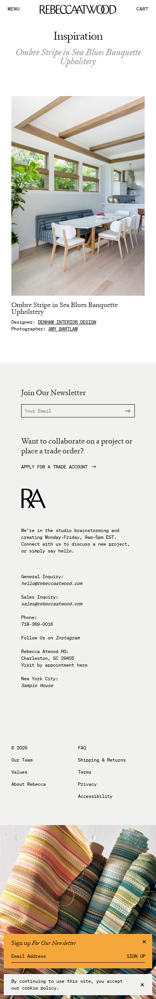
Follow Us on (50, 637)
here (82, 665)
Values (19, 772)
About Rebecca (28, 784)
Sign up (136, 956)
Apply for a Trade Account (54, 467)
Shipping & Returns (102, 760)
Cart (142, 9)
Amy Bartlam (63, 329)
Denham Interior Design (67, 322)
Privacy (87, 784)
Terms (84, 772)
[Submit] (123, 410)
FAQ (82, 748)
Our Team (22, 760)
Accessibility (95, 796)
